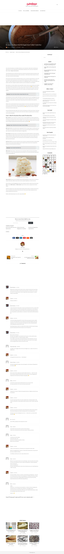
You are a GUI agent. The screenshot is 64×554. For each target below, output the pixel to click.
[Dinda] (48, 164)
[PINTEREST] (24, 238)
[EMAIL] (31, 238)
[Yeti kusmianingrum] (53, 155)
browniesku (21, 105)
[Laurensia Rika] (48, 162)
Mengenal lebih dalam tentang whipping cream (49, 148)
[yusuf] (44, 155)
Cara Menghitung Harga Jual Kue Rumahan (49, 115)
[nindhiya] (55, 171)
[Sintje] (55, 166)
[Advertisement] (32, 19)
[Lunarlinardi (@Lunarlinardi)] (53, 171)
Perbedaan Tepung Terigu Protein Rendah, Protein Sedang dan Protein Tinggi (23, 531)
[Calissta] (53, 164)
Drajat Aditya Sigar (13, 346)
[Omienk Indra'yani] (46, 171)
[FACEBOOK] (14, 238)
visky (11, 426)
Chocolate (8, 231)
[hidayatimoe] (48, 166)
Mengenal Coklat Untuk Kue (15, 70)
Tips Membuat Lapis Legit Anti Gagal (16, 257)
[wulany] (44, 164)
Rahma (11, 380)
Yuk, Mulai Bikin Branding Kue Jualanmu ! (49, 98)
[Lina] (50, 166)
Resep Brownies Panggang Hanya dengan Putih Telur (33, 228)
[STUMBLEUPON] (28, 238)
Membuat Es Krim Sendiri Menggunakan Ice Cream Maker (21, 228)
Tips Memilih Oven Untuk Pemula (47, 140)
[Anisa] (44, 162)
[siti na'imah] (46, 164)
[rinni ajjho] (50, 162)
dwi (10, 419)
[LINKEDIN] (21, 238)
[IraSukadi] (48, 155)
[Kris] (44, 171)
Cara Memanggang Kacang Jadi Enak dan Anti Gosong (29, 257)
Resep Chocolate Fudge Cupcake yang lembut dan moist (11, 228)
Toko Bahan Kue (15, 183)
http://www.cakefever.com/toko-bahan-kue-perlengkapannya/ (26, 474)
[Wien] (46, 166)
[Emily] (55, 155)
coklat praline (26, 81)
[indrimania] (53, 162)
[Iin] (46, 162)
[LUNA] (50, 171)
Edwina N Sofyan (13, 362)
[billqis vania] (48, 171)
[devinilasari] (44, 166)
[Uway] (50, 164)
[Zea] (55, 164)
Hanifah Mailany (12, 287)
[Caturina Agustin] (44, 173)
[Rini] (50, 155)
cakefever (11, 298)
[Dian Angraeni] (53, 166)
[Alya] (46, 155)
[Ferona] (55, 162)
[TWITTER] (17, 238)
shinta (11, 435)
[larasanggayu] (46, 173)
